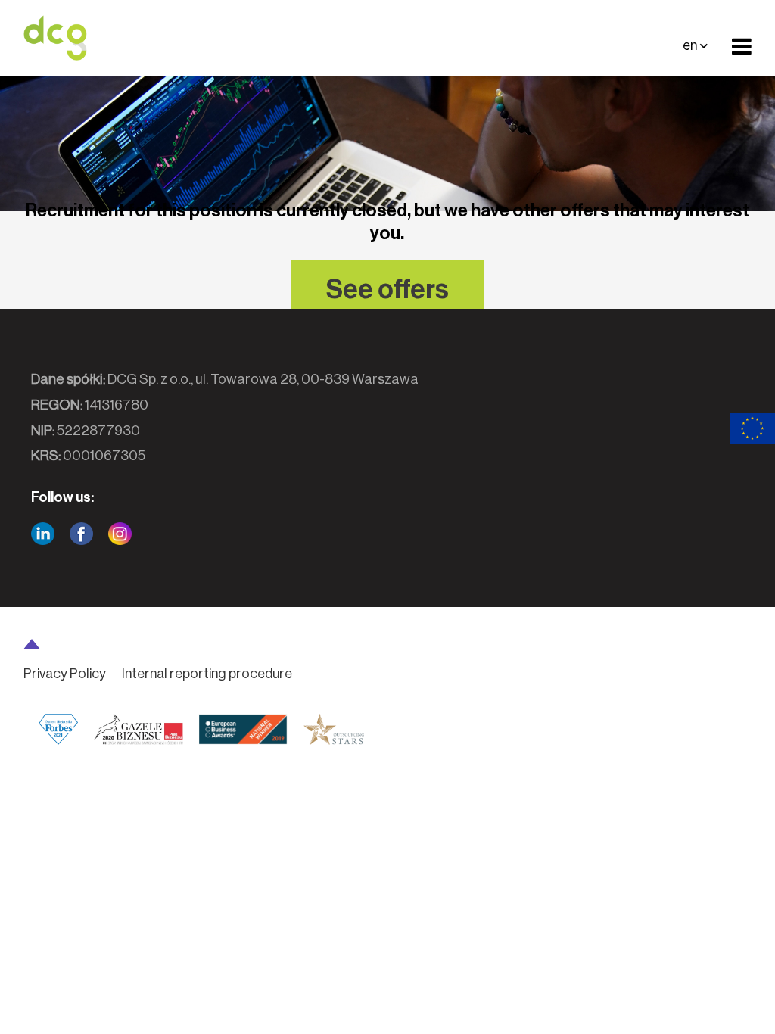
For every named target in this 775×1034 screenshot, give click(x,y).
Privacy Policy (64, 674)
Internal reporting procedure (207, 674)
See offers (387, 290)
